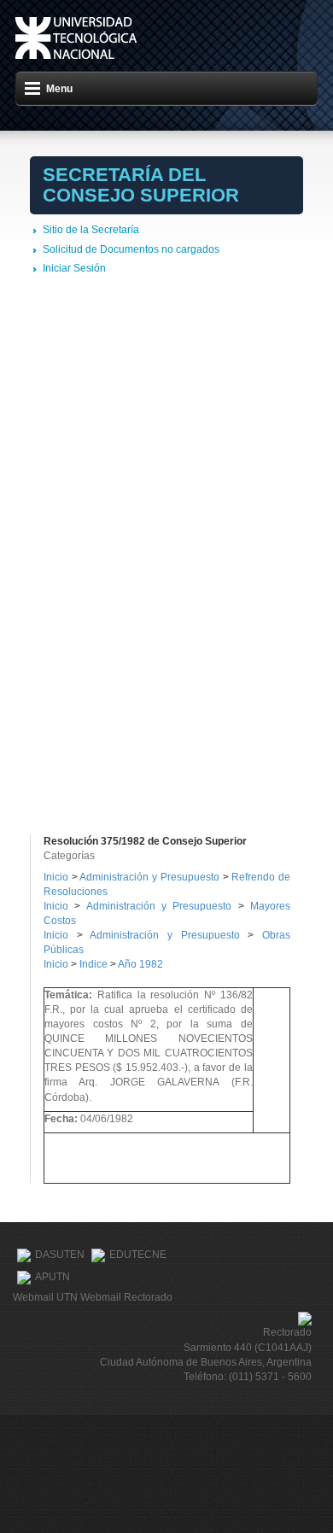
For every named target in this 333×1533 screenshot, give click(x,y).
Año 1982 (140, 964)
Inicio (56, 877)
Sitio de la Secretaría (91, 230)
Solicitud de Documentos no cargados (131, 249)
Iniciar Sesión (74, 268)
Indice (93, 964)
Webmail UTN (45, 1297)
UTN (76, 38)
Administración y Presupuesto (150, 877)
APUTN (52, 1277)
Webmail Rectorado (126, 1297)
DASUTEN (60, 1255)
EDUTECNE (137, 1255)
